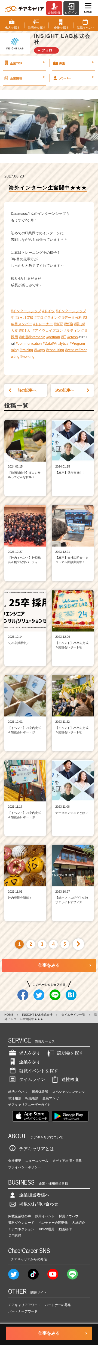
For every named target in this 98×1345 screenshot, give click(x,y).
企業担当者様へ (34, 1195)
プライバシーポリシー (24, 1167)
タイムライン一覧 (73, 1014)
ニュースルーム (36, 1161)
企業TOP (27, 62)
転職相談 (31, 1098)
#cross (72, 337)
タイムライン (32, 1079)
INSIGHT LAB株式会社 (37, 1014)
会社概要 (14, 1161)
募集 (76, 62)
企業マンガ (50, 1098)
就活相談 (14, 1098)
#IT (63, 337)
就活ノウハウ (18, 1092)
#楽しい (25, 330)
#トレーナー (43, 324)
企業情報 (27, 77)
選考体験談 (40, 1092)
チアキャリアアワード (24, 1305)
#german (53, 337)
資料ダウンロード (21, 1223)
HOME (8, 1014)
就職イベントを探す (38, 1070)
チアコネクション (21, 1229)
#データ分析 (72, 317)
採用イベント (45, 1216)
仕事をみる (49, 965)
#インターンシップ (26, 311)
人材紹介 (78, 1223)
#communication (29, 343)
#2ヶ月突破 (24, 317)
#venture (72, 350)
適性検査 (70, 1079)
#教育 (58, 324)
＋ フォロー (46, 50)
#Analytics (60, 343)
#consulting (55, 350)
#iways (39, 350)
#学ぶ (78, 324)
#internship (36, 337)
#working (27, 356)
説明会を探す (70, 1053)
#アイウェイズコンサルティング (58, 330)
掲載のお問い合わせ (38, 1204)
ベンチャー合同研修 (53, 1223)
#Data (47, 343)
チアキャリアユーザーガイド (29, 1105)
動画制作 (65, 1229)
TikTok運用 (46, 1229)
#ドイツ (48, 311)
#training (26, 350)
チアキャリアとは (36, 1148)
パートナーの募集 (58, 1305)
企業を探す (30, 1062)
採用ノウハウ (68, 1216)
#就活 (23, 337)
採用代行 (14, 1236)
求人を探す (30, 1053)
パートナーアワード (23, 1311)
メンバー (76, 77)
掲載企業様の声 (19, 1216)
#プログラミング (48, 317)
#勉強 (68, 324)
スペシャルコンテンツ (68, 1092)
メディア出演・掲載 (67, 1161)
